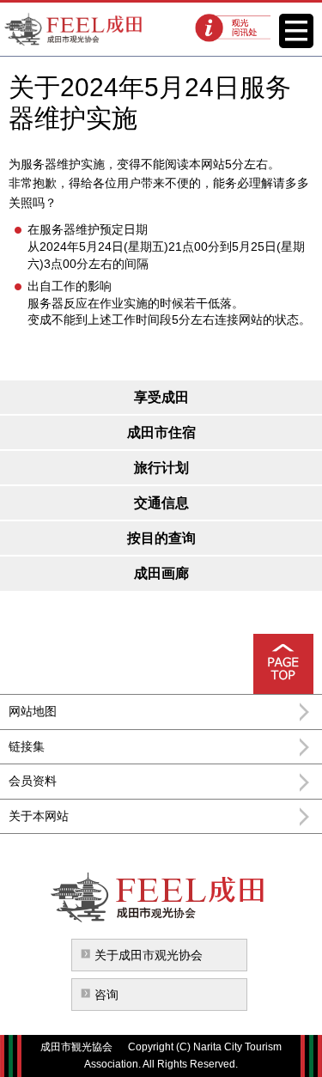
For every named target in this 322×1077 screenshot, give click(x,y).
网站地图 (33, 711)
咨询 (106, 994)
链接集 (27, 746)
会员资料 (33, 781)
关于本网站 (39, 816)
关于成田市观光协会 (148, 955)
